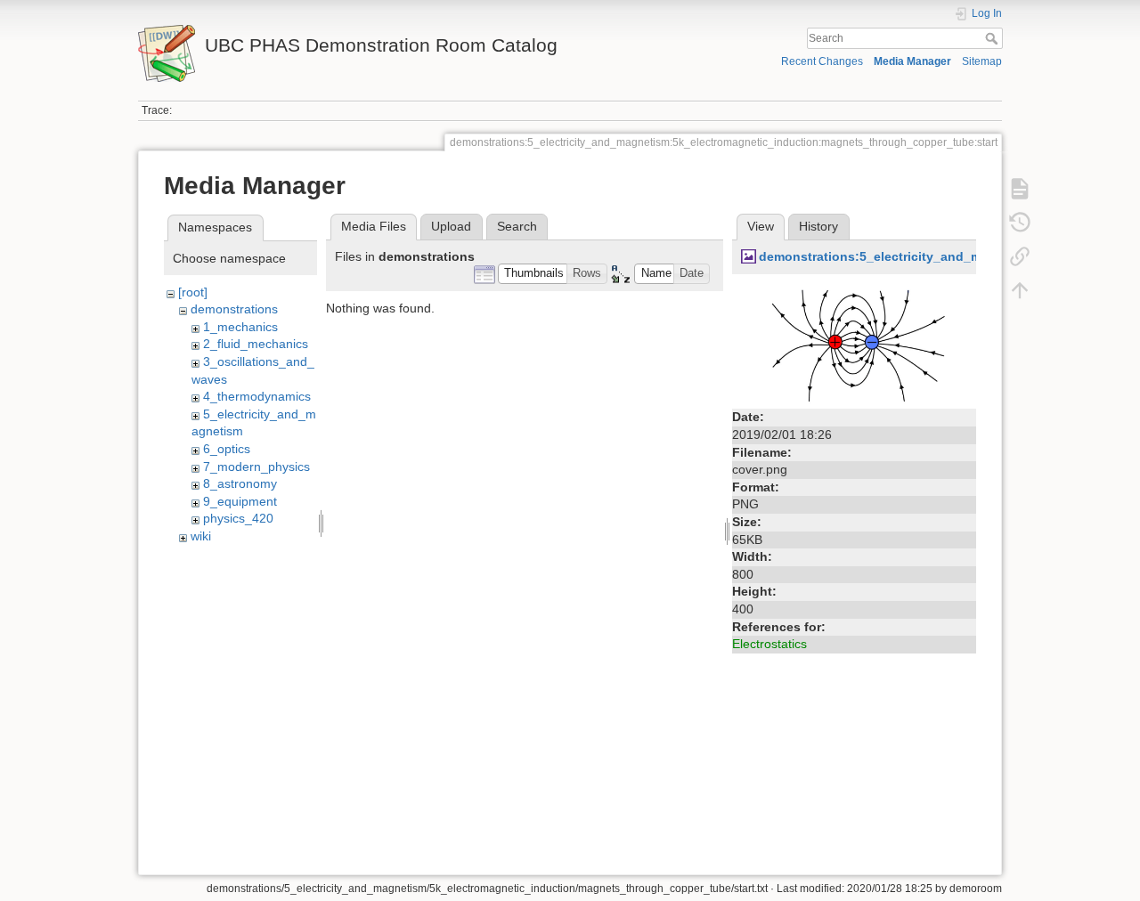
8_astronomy (240, 483)
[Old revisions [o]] (1019, 222)
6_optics (226, 449)
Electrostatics (769, 644)
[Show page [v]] (1019, 189)
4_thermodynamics (257, 396)
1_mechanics (240, 327)
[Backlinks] (1019, 256)
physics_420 (238, 518)
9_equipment (240, 501)
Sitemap (982, 61)
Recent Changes (822, 61)
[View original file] (854, 343)
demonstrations (234, 309)
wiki (201, 536)
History (818, 226)
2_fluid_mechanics (255, 344)
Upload (451, 226)
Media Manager (912, 61)
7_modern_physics (256, 466)
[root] (193, 292)
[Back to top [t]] (1019, 290)
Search (993, 38)
